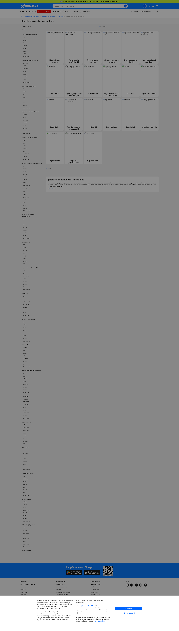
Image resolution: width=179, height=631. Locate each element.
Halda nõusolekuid (129, 613)
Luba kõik (128, 608)
